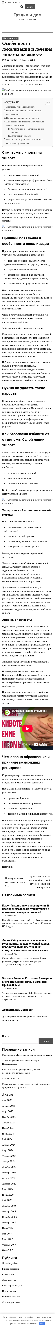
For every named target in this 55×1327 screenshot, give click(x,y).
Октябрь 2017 (9, 1222)
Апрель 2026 (8, 1105)
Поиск (5, 1036)
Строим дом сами (11, 1302)
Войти (30, 6)
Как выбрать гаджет (12, 1285)
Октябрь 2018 (9, 1211)
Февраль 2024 (9, 1155)
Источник (7, 867)
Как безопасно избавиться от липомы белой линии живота (25, 123)
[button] (46, 102)
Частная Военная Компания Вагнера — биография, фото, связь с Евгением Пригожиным (27, 982)
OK (41, 1323)
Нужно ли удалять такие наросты (22, 117)
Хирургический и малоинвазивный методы (27, 130)
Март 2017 (7, 1239)
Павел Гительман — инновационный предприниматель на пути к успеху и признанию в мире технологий (25, 909)
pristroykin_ (12, 60)
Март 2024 (7, 1150)
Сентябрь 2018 (9, 1217)
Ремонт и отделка (11, 1296)
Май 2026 (7, 1100)
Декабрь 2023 (9, 1167)
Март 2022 (7, 1189)
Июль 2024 (8, 1128)
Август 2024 (8, 1122)
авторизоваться (10, 1020)
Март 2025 (7, 1111)
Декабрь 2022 (9, 1183)
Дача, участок (9, 1280)
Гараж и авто (8, 1274)
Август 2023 (8, 1178)
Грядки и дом (27, 14)
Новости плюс (9, 1291)
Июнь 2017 (7, 1228)
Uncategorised (10, 38)
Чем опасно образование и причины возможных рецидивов (24, 141)
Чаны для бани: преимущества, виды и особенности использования (21, 1071)
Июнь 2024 (8, 1133)
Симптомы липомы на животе (20, 106)
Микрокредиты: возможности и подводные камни (27, 1054)
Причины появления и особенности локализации (24, 112)
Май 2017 (7, 1233)
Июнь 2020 (8, 1194)
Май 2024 (7, 1139)
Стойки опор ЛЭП (11, 1078)
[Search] (22, 6)
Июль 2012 (7, 1250)
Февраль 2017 (9, 1244)
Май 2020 (7, 1200)
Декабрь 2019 (9, 1205)
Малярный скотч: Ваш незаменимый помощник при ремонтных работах (26, 1085)
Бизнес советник (10, 1268)
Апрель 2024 (8, 1144)
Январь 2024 (8, 1161)
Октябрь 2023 (9, 1172)
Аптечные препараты (21, 135)
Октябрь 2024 (9, 1117)
